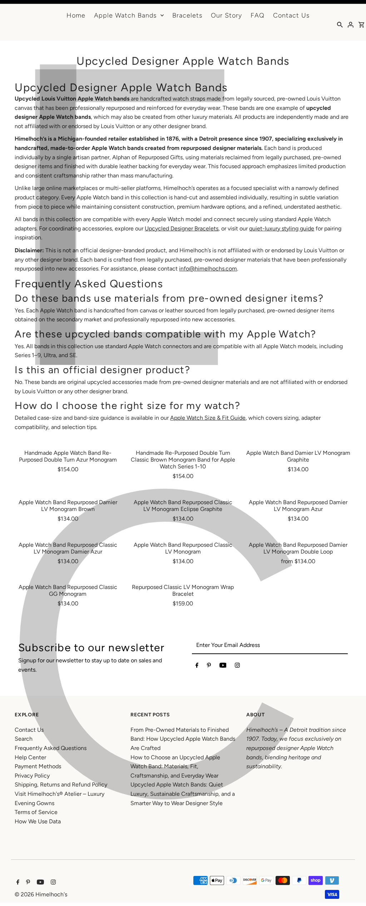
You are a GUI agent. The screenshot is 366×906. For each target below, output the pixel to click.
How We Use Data (38, 821)
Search (24, 738)
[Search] (340, 24)
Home (75, 15)
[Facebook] (197, 666)
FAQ (257, 15)
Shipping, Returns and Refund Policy (61, 784)
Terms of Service (36, 812)
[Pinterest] (209, 666)
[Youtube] (223, 666)
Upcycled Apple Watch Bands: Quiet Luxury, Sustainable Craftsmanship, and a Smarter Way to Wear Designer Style (182, 793)
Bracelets (187, 15)
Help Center (30, 757)
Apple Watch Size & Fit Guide (208, 417)
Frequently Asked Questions (50, 748)
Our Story (226, 15)
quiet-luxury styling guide (281, 228)
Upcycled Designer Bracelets (181, 228)
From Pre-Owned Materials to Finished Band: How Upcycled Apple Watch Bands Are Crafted (182, 738)
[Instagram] (237, 666)
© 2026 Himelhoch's (41, 894)
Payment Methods (38, 766)
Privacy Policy (32, 775)
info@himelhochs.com (208, 268)
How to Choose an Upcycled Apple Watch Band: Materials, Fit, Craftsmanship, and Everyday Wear (175, 766)
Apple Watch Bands (125, 15)
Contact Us (291, 15)
